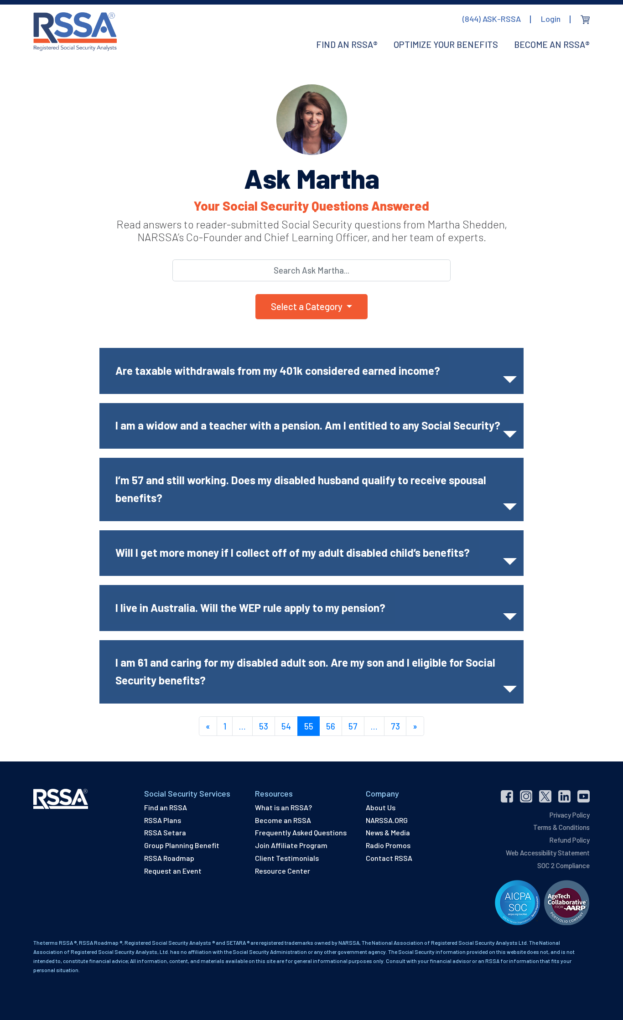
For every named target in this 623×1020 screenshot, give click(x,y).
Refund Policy (569, 840)
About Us (380, 807)
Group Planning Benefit (181, 845)
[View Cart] (585, 19)
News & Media (388, 832)
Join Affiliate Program (291, 845)
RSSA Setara (165, 832)
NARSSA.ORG (387, 820)
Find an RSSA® (347, 44)
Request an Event (173, 870)
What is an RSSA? (283, 807)
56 (330, 726)
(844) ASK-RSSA (491, 19)
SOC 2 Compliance (563, 865)
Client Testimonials (287, 858)
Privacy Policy (570, 815)
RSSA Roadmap (169, 858)
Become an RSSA (283, 820)
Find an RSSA (165, 807)
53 (263, 726)
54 (286, 726)
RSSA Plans (162, 820)
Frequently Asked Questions (301, 832)
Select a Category (307, 306)
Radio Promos (388, 845)
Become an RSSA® (552, 44)
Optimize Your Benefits (446, 44)
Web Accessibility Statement (548, 853)
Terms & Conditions (561, 827)
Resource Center (282, 870)
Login (551, 19)
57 (353, 726)
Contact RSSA (389, 858)
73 (395, 726)
